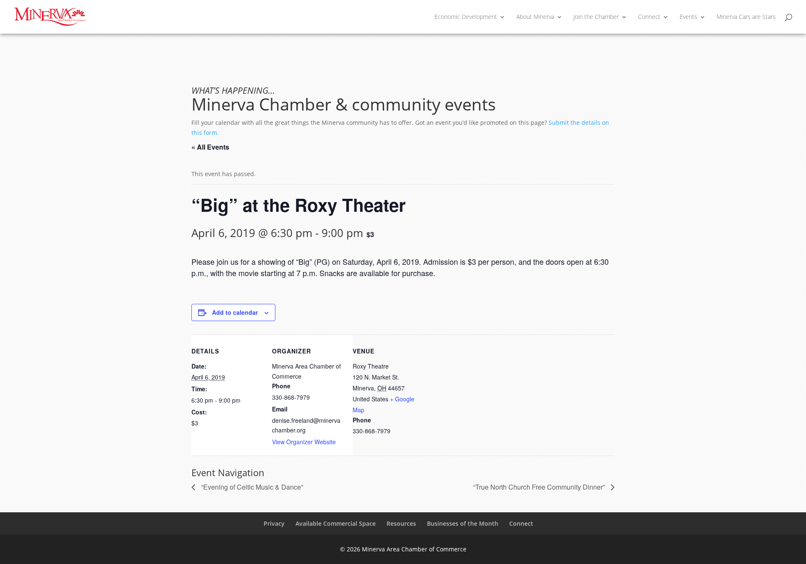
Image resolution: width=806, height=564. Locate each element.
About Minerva (535, 17)
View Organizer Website (304, 441)
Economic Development (465, 17)
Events (688, 17)
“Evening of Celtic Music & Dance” (251, 487)
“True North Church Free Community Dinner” (540, 487)
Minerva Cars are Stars (746, 17)
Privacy (274, 523)
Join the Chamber (596, 17)
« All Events (210, 147)
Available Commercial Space (336, 523)
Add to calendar (235, 312)
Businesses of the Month (462, 523)
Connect (649, 17)
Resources (401, 523)
